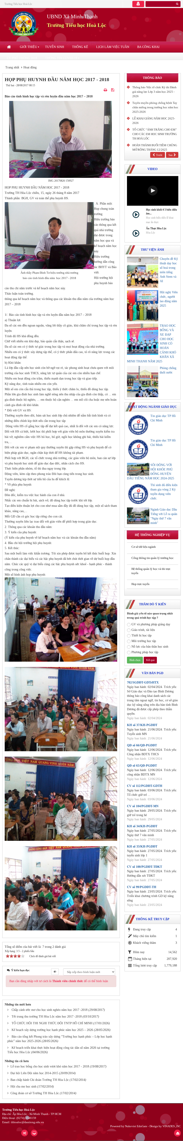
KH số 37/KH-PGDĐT (142, 725)
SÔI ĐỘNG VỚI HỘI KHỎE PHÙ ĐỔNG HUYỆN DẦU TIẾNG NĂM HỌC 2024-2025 (150, 471)
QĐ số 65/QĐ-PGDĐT (142, 765)
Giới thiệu (28, 47)
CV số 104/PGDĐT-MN (142, 806)
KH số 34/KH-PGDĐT (142, 826)
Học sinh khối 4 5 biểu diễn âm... (161, 211)
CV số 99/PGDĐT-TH (141, 887)
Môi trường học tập (143, 641)
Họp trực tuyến (140, 584)
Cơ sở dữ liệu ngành (143, 546)
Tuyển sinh (54, 47)
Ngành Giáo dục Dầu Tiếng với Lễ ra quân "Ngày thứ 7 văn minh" (163, 516)
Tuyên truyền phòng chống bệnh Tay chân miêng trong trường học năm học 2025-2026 (155, 107)
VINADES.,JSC (171, 1126)
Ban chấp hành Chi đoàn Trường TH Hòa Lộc (39, 1079)
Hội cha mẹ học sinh (23, 1086)
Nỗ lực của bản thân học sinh (149, 646)
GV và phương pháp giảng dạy (150, 624)
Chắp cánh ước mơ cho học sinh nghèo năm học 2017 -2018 (49, 1010)
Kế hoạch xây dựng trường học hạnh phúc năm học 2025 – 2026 (52, 1030)
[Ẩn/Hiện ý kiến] (55, 971)
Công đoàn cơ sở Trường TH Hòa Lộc (34, 1093)
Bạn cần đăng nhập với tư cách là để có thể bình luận (58, 981)
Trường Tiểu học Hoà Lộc (18, 4)
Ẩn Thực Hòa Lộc (156, 228)
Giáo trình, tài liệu (143, 630)
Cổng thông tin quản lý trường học (152, 558)
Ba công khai (148, 47)
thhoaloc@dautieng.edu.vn (27, 1122)
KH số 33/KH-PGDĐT (142, 846)
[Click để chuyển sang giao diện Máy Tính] (34, 1133)
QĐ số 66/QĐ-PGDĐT (142, 745)
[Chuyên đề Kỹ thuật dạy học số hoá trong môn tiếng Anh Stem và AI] (142, 272)
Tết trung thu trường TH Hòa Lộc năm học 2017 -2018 (47, 1016)
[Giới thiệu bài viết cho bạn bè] (100, 89)
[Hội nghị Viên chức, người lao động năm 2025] (142, 305)
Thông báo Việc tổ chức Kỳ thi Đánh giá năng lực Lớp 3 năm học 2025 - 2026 (154, 92)
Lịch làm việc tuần (112, 47)
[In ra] (106, 89)
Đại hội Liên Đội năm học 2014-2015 (34, 1073)
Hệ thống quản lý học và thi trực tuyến (151, 571)
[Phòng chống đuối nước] (142, 381)
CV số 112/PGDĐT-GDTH (144, 786)
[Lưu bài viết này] (113, 89)
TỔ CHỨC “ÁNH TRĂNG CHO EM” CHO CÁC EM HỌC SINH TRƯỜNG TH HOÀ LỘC (154, 134)
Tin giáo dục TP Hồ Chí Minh (163, 418)
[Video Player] (152, 191)
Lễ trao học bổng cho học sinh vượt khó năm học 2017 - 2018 (49, 1066)
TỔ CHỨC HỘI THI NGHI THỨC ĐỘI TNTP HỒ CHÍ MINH (52, 1023)
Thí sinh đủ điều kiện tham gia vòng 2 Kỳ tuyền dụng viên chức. (163, 491)
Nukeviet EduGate (136, 1126)
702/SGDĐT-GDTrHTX (143, 682)
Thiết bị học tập (141, 635)
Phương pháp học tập (144, 652)
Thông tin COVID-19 (61, 58)
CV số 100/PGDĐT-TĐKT (144, 866)
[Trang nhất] (9, 47)
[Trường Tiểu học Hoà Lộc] (24, 23)
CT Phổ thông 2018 (22, 58)
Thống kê (80, 47)
